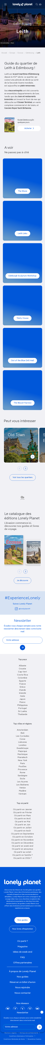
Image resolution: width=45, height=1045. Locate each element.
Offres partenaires (22, 963)
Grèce (23, 687)
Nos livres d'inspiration (22, 929)
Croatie (22, 669)
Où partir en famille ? (22, 855)
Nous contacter (22, 993)
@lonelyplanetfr (24, 609)
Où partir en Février (22, 813)
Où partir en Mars (22, 816)
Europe (12, 53)
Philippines (22, 705)
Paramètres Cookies (34, 1039)
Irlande (22, 690)
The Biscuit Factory (23, 403)
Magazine (23, 946)
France (22, 684)
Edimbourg (22, 24)
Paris (22, 764)
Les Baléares (22, 785)
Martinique (23, 754)
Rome (22, 773)
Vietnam (22, 794)
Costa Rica (22, 675)
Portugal (22, 708)
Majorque (22, 751)
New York (22, 760)
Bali (22, 733)
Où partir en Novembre (22, 840)
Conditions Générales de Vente (14, 1039)
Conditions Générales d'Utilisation (21, 1036)
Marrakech (23, 757)
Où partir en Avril (22, 819)
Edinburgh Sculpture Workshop (22, 276)
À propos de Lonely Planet (22, 971)
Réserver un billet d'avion (23, 982)
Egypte (22, 681)
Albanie (22, 666)
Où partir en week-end (22, 846)
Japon (23, 699)
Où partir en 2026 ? (22, 858)
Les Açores (22, 782)
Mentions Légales (10, 1033)
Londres (22, 745)
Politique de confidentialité (29, 1033)
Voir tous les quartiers (22, 477)
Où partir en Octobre (22, 837)
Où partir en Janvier (22, 810)
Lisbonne (22, 742)
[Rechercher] (37, 4)
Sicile (22, 779)
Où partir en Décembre (23, 843)
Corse (22, 739)
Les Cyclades (22, 736)
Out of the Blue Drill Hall (22, 361)
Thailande (22, 714)
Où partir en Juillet (23, 828)
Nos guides (22, 920)
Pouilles (22, 767)
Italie (22, 696)
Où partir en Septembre (22, 834)
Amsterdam (22, 730)
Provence (22, 770)
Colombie (22, 678)
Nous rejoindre (22, 987)
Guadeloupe (22, 748)
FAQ (22, 957)
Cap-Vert (22, 672)
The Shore (22, 191)
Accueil (4, 53)
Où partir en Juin (22, 825)
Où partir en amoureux (22, 849)
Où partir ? (22, 941)
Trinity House (22, 318)
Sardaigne (22, 776)
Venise (22, 788)
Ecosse (20, 53)
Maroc (22, 702)
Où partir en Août (22, 831)
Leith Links (22, 234)
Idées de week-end (22, 952)
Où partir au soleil (22, 852)
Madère (22, 791)
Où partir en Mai (22, 822)
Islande (22, 693)
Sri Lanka (22, 711)
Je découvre (22, 581)
